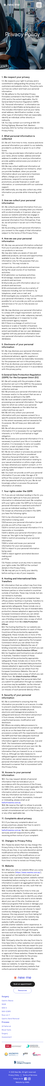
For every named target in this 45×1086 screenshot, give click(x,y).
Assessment (7, 1037)
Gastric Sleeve (7, 1001)
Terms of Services (30, 1075)
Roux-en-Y (6, 1015)
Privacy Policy (14, 1075)
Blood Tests (6, 1030)
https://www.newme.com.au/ (28, 872)
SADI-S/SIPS (6, 1011)
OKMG (27, 1082)
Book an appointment (23, 984)
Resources (22, 990)
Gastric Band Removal (10, 1019)
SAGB (4, 1004)
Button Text (39, 5)
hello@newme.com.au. (11, 803)
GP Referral (6, 1026)
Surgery (5, 1033)
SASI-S (4, 1008)
